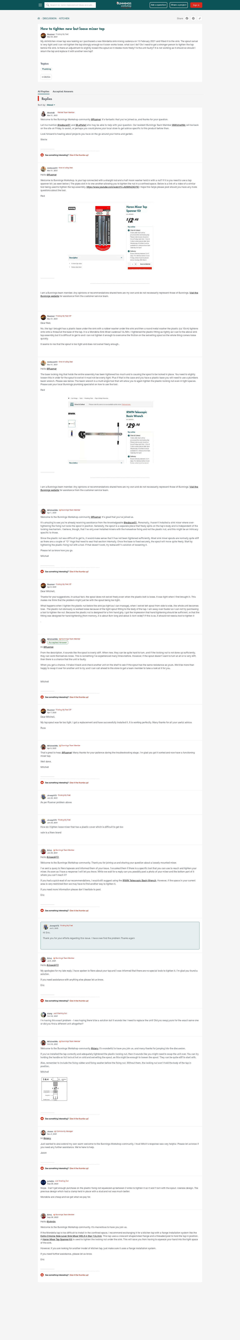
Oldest (50, 105)
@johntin (51, 1221)
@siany (94, 1048)
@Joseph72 (53, 857)
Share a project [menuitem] (178, 5)
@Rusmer (96, 119)
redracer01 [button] (52, 168)
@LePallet (81, 125)
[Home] (39, 18)
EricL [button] (49, 850)
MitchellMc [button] (52, 510)
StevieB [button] (51, 113)
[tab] (43, 91)
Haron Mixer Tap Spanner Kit (57, 1239)
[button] (43, 35)
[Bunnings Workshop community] (124, 5)
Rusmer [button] (51, 34)
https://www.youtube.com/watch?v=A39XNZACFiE (113, 187)
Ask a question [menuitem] (158, 5)
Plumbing (46, 69)
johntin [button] (50, 1181)
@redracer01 (64, 125)
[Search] (48, 5)
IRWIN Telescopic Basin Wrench (139, 880)
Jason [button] (50, 1131)
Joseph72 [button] (52, 795)
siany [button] (49, 1013)
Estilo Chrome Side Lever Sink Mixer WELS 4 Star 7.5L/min (71, 1236)
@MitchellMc (179, 125)
